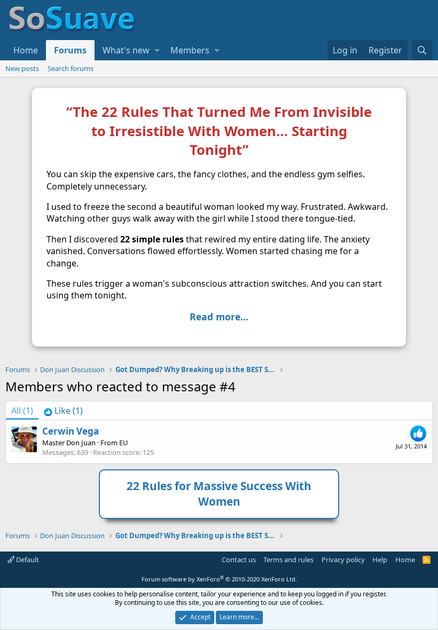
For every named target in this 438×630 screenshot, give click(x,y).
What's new (126, 50)
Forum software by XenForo (219, 579)
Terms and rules (288, 559)
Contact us (239, 559)
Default (26, 559)
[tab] (63, 410)
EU (123, 442)
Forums (70, 50)
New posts (22, 68)
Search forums (70, 68)
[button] (157, 50)
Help (379, 559)
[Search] (422, 50)
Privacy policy (343, 559)
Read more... (219, 316)
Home (25, 50)
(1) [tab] (22, 410)
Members (189, 50)
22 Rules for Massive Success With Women (219, 493)
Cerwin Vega (70, 431)
